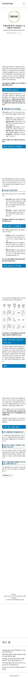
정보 (14, 594)
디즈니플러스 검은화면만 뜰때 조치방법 (15, 599)
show (10, 475)
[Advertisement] (14, 51)
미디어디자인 (7, 4)
